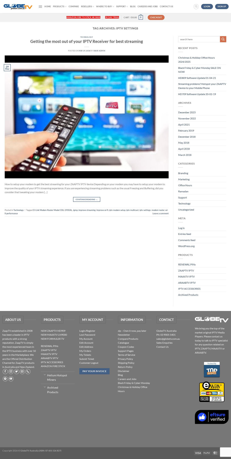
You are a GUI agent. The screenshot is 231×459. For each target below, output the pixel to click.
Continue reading (87, 199)
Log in (181, 227)
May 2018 (183, 142)
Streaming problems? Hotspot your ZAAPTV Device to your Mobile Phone (202, 85)
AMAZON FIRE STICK (53, 366)
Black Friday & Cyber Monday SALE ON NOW (199, 69)
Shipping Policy (126, 362)
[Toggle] (45, 374)
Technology (86, 37)
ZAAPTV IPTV (186, 270)
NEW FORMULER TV (52, 338)
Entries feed (184, 233)
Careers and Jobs (148, 6)
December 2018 (186, 136)
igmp (75, 210)
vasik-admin (99, 51)
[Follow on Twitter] (16, 371)
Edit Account (86, 342)
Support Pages (126, 350)
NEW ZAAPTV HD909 (53, 330)
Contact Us (166, 6)
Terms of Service (126, 354)
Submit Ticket (86, 358)
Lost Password (87, 334)
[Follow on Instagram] (11, 371)
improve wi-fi (102, 210)
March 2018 (184, 154)
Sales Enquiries (164, 342)
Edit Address (86, 346)
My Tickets (85, 354)
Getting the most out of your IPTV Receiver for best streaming (86, 41)
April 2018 (184, 148)
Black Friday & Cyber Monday (134, 382)
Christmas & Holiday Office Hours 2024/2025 (196, 59)
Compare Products (128, 338)
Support (121, 6)
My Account (86, 338)
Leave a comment (161, 213)
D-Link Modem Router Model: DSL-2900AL (52, 210)
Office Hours (185, 185)
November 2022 (187, 118)
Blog (132, 6)
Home (47, 6)
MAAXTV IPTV (186, 276)
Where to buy (104, 6)
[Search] (196, 6)
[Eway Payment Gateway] (211, 391)
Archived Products (188, 294)
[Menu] (40, 6)
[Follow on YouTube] (11, 378)
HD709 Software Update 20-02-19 (197, 94)
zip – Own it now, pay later (132, 330)
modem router (158, 210)
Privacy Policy (125, 358)
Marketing (184, 179)
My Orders (85, 350)
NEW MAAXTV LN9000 (54, 334)
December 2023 (186, 112)
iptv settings (145, 210)
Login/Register (87, 330)
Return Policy (125, 366)
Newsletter (124, 334)
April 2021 (184, 124)
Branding (183, 173)
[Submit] (223, 39)
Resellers (86, 6)
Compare (74, 6)
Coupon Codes (126, 346)
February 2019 (186, 130)
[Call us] (27, 371)
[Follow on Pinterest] (5, 378)
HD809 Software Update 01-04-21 (197, 77)
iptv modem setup (117, 210)
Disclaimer (123, 370)
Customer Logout (88, 362)
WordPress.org (186, 246)
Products (58, 6)
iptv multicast (132, 210)
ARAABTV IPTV (187, 282)
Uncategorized (186, 209)
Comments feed (186, 240)
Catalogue (123, 342)
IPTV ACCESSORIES (189, 288)
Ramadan (183, 191)
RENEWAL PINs (187, 264)
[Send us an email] (22, 371)
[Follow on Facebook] (5, 371)
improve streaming (87, 210)
